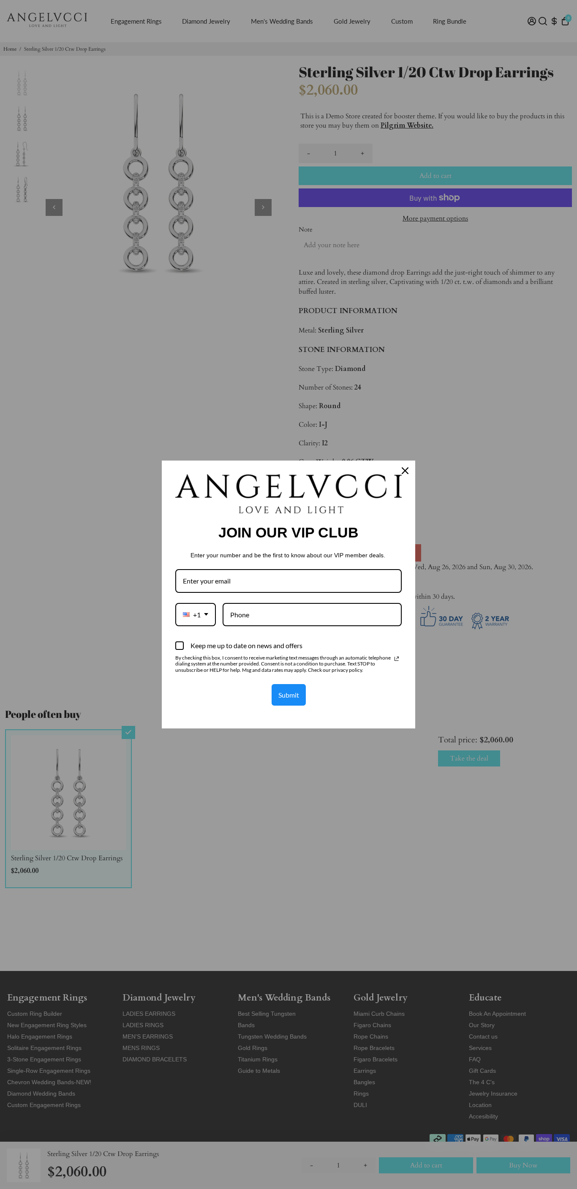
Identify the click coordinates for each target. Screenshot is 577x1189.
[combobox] (195, 614)
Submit (288, 695)
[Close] (405, 471)
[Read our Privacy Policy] (397, 659)
